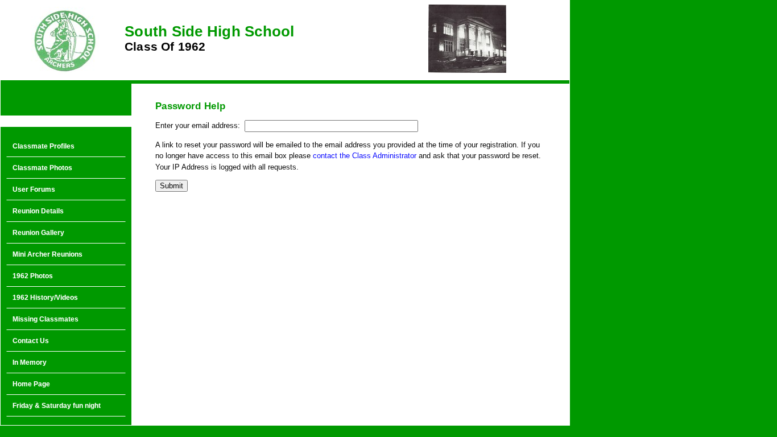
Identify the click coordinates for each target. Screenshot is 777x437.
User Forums (34, 189)
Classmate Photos (42, 168)
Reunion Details (38, 211)
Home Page (31, 384)
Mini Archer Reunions (47, 254)
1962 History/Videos (45, 298)
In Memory (30, 362)
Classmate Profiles (44, 146)
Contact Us (31, 341)
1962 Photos (33, 276)
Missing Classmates (45, 319)
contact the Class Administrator (364, 155)
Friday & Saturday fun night (57, 406)
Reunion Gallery (38, 233)
